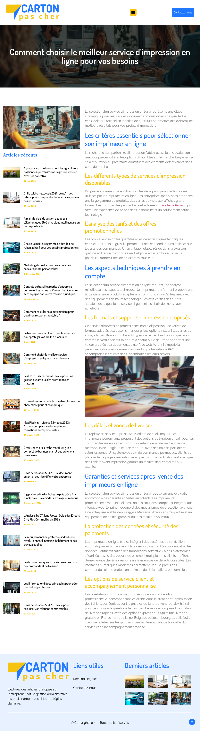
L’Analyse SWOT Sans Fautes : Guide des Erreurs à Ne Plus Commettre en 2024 (52, 517)
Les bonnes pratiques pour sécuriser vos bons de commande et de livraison (50, 564)
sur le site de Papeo (170, 205)
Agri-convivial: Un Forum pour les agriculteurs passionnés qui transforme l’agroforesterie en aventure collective (51, 172)
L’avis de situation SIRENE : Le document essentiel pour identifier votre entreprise (48, 474)
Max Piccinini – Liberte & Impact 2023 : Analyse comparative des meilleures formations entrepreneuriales (47, 426)
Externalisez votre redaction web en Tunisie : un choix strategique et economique (52, 403)
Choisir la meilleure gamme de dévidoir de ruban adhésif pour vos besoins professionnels (51, 245)
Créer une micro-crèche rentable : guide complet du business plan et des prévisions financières (49, 451)
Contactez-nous (84, 688)
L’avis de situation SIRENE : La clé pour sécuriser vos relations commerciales (46, 607)
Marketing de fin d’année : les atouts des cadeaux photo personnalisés (47, 267)
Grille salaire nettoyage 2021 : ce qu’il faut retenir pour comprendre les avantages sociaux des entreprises (51, 197)
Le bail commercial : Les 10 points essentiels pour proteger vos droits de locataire (49, 335)
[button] (133, 12)
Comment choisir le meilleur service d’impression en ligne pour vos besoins (46, 356)
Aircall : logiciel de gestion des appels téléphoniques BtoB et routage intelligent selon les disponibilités (52, 222)
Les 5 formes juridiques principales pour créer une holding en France (51, 585)
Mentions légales (85, 679)
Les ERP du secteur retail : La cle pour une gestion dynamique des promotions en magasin (48, 379)
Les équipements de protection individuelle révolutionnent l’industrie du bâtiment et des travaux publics (50, 540)
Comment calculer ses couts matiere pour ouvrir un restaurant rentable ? (49, 313)
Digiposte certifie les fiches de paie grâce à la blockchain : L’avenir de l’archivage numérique (51, 496)
